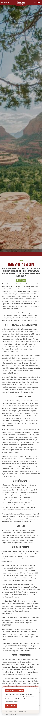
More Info (11, 706)
